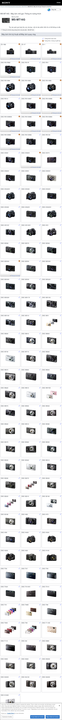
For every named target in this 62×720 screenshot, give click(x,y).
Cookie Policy (10, 713)
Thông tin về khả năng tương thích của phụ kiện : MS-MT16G (13, 6)
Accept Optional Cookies (37, 716)
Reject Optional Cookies (52, 716)
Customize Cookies (7, 716)
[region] (31, 711)
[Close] (59, 705)
